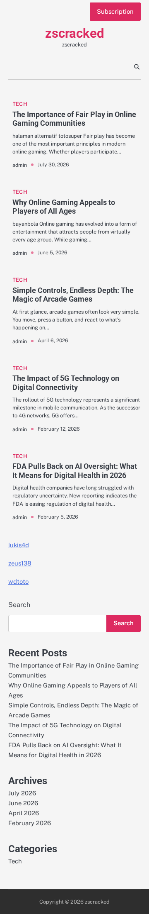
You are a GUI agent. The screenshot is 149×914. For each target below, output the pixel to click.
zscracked (74, 33)
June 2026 (23, 803)
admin (19, 165)
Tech (19, 104)
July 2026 (22, 793)
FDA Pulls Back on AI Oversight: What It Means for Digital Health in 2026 (74, 471)
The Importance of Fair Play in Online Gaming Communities (74, 119)
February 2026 (29, 822)
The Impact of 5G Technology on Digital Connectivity (65, 383)
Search (19, 605)
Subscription (115, 11)
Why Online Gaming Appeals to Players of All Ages (63, 207)
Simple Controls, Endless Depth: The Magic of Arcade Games (73, 295)
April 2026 (23, 813)
